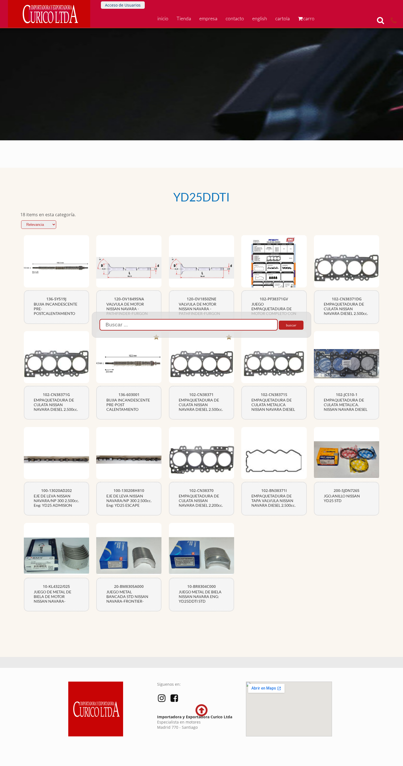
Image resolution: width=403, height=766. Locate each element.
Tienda (184, 18)
